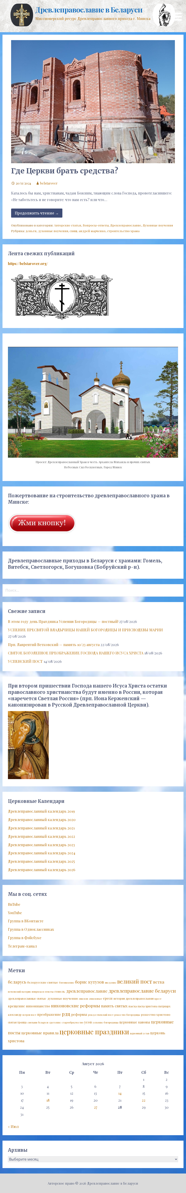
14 (120, 1093)
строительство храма (123, 231)
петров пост (29, 1014)
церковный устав (139, 1033)
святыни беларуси (37, 1022)
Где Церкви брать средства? (64, 170)
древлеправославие (87, 991)
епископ (83, 998)
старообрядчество (72, 1022)
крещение (16, 1006)
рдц (66, 1014)
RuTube (14, 904)
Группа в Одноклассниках (31, 929)
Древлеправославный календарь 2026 (41, 869)
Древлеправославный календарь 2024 (41, 852)
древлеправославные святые (27, 998)
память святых (114, 1005)
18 (47, 1100)
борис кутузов (89, 982)
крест (158, 998)
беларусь (17, 982)
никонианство (38, 1006)
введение (110, 982)
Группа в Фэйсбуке (24, 937)
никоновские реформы (75, 1005)
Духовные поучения (158, 225)
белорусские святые (42, 982)
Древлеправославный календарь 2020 (42, 819)
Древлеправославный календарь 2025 (41, 861)
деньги (31, 231)
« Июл (13, 1126)
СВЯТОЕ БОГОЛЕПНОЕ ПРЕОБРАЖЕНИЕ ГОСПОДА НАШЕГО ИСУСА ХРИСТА (75, 653)
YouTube (15, 912)
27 (95, 1107)
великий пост (134, 981)
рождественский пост (100, 1014)
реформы (79, 1014)
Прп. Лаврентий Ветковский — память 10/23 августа (54, 644)
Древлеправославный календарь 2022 (41, 836)
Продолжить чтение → (37, 213)
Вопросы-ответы (96, 225)
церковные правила (40, 1032)
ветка (158, 981)
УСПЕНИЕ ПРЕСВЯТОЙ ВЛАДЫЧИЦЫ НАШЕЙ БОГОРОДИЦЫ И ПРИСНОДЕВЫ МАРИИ (85, 629)
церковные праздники (94, 1031)
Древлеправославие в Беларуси (88, 9)
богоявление (66, 982)
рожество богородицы (127, 1014)
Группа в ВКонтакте (25, 920)
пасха (132, 1006)
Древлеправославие (125, 225)
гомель (59, 991)
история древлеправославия (133, 998)
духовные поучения (53, 231)
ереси (108, 998)
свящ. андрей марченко (87, 231)
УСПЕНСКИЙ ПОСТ (25, 661)
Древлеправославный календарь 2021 (41, 828)
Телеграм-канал (22, 946)
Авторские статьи (67, 225)
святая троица (17, 1022)
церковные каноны (134, 1022)
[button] (178, 11)
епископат (95, 998)
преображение (49, 1014)
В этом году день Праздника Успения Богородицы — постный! (63, 621)
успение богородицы (105, 1022)
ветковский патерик (19, 991)
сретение (55, 1022)
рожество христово (155, 1014)
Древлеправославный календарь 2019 (41, 811)
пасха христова (147, 1006)
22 (143, 1100)
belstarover (49, 183)
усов (88, 1022)
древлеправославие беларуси (142, 990)
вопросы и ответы (43, 991)
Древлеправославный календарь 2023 (41, 844)
